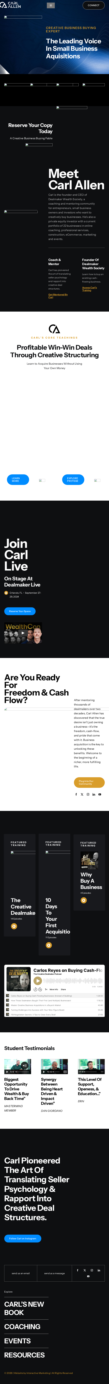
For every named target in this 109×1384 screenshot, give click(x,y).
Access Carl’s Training (89, 289)
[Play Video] (23, 633)
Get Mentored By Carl (58, 296)
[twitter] (82, 794)
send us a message (54, 1273)
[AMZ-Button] (39, 144)
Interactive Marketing (38, 1373)
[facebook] (76, 794)
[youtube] (100, 794)
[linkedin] (94, 794)
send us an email (21, 1273)
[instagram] (88, 794)
